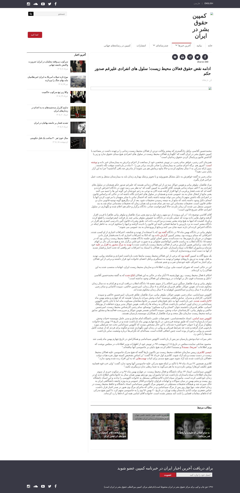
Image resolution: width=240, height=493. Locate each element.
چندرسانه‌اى (162, 45)
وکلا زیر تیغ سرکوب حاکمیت (54, 92)
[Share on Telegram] (190, 57)
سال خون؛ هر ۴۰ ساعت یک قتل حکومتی (49, 138)
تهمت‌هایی (141, 358)
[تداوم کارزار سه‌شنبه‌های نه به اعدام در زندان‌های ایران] (78, 112)
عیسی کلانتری (204, 352)
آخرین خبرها (184, 45)
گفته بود (162, 232)
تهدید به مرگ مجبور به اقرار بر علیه (114, 244)
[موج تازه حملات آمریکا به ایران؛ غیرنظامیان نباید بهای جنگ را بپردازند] (78, 82)
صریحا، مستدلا (189, 347)
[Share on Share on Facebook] (205, 57)
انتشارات (141, 45)
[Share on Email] (175, 57)
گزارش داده (161, 235)
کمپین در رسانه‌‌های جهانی (117, 45)
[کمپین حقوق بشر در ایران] (201, 25)
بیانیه (199, 45)
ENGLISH (209, 3)
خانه (210, 45)
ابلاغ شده (130, 275)
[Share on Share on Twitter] (197, 57)
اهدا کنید (34, 34)
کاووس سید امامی (202, 318)
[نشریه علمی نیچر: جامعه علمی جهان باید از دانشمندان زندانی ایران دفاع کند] (151, 416)
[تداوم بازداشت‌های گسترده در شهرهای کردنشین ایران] (109, 426)
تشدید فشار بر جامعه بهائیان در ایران (50, 123)
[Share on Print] (182, 57)
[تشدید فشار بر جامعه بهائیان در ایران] (78, 128)
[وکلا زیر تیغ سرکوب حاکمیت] (78, 97)
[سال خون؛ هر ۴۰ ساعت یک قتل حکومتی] (78, 143)
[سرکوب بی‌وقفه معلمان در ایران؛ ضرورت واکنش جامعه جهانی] (78, 66)
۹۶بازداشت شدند (203, 300)
